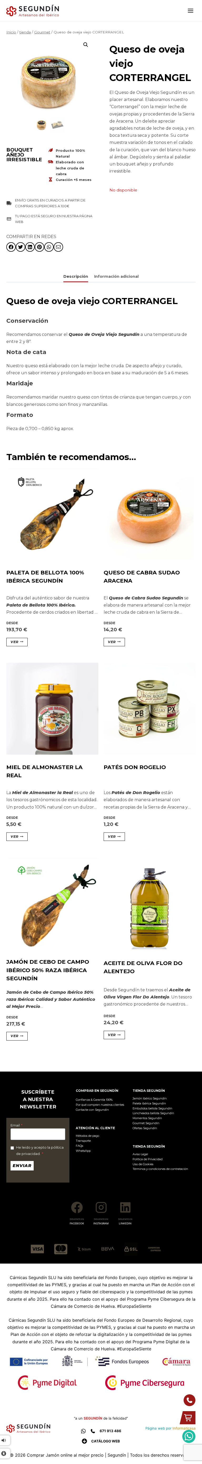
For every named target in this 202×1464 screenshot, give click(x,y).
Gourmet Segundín (146, 1123)
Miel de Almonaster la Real (44, 771)
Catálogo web (105, 1441)
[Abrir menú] (190, 11)
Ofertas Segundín (145, 1128)
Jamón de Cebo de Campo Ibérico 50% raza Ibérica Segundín (47, 969)
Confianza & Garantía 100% (94, 1100)
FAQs (79, 1146)
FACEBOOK (77, 1223)
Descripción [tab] (75, 276)
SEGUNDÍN (93, 1418)
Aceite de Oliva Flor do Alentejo (143, 967)
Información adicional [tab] (116, 276)
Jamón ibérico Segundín (150, 1098)
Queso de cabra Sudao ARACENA (142, 576)
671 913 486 (110, 1431)
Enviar (22, 1165)
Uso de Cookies (143, 1164)
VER (14, 642)
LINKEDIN (125, 1223)
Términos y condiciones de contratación (160, 1169)
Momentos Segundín (147, 1118)
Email (16, 1125)
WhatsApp (83, 1151)
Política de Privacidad (148, 1159)
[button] (85, 44)
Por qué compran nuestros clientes (100, 1105)
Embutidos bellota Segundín (152, 1108)
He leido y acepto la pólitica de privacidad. (40, 1150)
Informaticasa (184, 1428)
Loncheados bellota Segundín (153, 1113)
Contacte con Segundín (92, 1110)
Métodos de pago (87, 1136)
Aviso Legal (140, 1154)
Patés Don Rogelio (135, 767)
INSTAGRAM (101, 1223)
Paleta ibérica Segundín (149, 1103)
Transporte (83, 1141)
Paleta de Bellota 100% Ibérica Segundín (45, 576)
